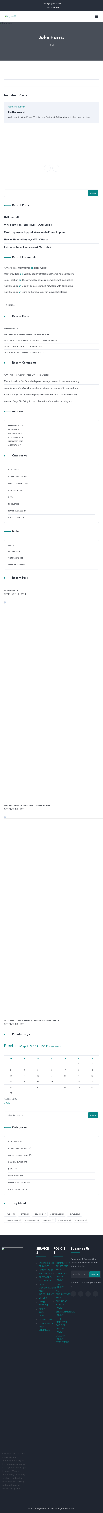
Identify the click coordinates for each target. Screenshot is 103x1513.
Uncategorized (16, 518)
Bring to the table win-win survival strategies (44, 292)
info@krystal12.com (52, 3)
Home (51, 45)
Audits (11, 1214)
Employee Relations (18, 483)
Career (25, 1214)
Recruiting (13, 504)
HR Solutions (14, 1220)
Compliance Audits (17, 476)
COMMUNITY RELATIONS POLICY (63, 1266)
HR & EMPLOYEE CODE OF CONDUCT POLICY (61, 1325)
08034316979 (52, 7)
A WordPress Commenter (17, 267)
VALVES (43, 1298)
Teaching (81, 1220)
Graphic (24, 1046)
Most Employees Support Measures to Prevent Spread (35, 232)
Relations (65, 1220)
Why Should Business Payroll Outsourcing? (29, 225)
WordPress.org (16, 564)
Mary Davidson (11, 274)
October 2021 (15, 429)
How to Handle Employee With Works (26, 240)
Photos (50, 1046)
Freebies (12, 1045)
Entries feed (14, 552)
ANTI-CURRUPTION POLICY (63, 1294)
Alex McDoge (11, 286)
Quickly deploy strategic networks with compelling (48, 274)
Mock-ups (37, 1046)
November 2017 (15, 437)
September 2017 (15, 441)
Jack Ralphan (11, 280)
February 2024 (15, 426)
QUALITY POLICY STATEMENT (62, 1338)
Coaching (13, 470)
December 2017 (15, 433)
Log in (11, 545)
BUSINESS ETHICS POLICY (61, 1304)
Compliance (58, 1214)
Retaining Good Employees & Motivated (27, 247)
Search (93, 193)
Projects (58, 1047)
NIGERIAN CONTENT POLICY (61, 1276)
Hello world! (17, 112)
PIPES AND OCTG (42, 1312)
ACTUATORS (45, 1319)
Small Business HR (17, 511)
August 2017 (14, 445)
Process (49, 1220)
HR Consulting (15, 490)
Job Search (33, 1220)
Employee (75, 1214)
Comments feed (15, 558)
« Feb (7, 1103)
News (11, 497)
